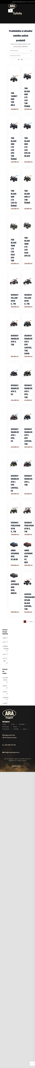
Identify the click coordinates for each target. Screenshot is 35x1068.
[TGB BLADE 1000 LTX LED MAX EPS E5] (27, 225)
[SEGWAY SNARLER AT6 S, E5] (14, 373)
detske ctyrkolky (6, 647)
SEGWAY (6, 697)
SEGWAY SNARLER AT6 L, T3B (28, 480)
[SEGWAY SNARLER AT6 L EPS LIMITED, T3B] (27, 417)
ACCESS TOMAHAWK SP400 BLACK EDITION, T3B (29, 602)
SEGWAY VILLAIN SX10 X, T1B (28, 299)
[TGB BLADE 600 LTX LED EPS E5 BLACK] (27, 126)
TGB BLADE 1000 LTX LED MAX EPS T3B (13, 250)
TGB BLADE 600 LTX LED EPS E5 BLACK (27, 147)
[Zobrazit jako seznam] (22, 59)
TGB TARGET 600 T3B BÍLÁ (14, 99)
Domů (4, 724)
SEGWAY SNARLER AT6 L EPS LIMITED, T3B (28, 437)
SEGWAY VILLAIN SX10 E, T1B (14, 299)
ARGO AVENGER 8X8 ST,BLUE (15, 555)
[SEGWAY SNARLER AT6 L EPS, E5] (14, 417)
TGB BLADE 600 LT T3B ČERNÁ (27, 197)
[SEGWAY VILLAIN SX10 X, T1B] (27, 281)
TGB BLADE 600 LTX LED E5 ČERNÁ (14, 198)
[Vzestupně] (31, 50)
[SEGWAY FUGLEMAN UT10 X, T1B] (14, 510)
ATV (4, 642)
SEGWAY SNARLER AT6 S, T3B (15, 340)
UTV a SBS (5, 660)
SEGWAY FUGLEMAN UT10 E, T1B (29, 527)
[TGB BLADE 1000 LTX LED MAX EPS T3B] (14, 226)
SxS (4, 654)
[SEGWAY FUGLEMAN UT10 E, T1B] (27, 510)
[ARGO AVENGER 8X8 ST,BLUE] (14, 544)
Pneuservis (5, 729)
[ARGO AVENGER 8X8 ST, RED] (27, 544)
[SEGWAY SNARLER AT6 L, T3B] (27, 464)
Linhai (5, 692)
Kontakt (16, 729)
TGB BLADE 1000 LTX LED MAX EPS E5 (27, 247)
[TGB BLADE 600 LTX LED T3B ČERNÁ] (27, 76)
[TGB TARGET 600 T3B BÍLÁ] (14, 78)
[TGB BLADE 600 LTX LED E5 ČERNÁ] (14, 178)
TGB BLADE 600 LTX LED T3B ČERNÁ (27, 97)
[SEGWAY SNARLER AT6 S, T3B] (14, 323)
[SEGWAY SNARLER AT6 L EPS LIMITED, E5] (14, 464)
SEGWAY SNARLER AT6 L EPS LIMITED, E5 (15, 483)
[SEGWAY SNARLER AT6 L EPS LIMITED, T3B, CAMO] (27, 323)
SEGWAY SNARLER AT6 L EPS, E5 (15, 435)
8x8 (4, 638)
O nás (12, 724)
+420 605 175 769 (31, 2)
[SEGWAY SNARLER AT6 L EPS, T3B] (27, 373)
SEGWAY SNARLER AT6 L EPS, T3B (28, 391)
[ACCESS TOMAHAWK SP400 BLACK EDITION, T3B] (27, 582)
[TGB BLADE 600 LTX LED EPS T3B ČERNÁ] (14, 126)
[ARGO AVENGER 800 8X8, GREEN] (14, 575)
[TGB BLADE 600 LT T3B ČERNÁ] (27, 178)
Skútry (15, 727)
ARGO (5, 686)
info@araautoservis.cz (11, 752)
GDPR (10, 760)
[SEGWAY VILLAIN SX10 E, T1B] (14, 281)
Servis (25, 729)
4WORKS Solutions (25, 759)
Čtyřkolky (22, 724)
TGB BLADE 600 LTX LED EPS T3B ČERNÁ (14, 149)
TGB (4, 703)
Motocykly (5, 727)
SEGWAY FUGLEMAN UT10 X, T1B (15, 527)
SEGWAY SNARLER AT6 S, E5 (15, 390)
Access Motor (5, 679)
